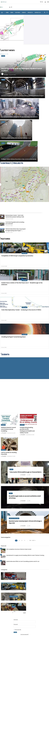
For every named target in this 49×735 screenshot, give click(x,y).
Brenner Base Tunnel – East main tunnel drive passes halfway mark (14, 216)
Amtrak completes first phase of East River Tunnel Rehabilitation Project (22, 95)
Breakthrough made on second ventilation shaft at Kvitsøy (25, 497)
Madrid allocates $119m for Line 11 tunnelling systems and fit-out (22, 561)
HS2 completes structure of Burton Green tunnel (18, 549)
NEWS (12, 12)
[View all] (13, 576)
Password (16, 624)
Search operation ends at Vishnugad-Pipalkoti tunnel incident (21, 69)
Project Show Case (14, 518)
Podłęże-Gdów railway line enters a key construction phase (18, 159)
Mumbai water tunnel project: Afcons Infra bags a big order (25, 522)
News (3, 79)
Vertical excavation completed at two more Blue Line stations (19, 117)
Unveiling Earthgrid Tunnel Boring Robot (13, 337)
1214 (30, 540)
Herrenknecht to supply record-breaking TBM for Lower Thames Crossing (25, 555)
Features (24, 253)
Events (3, 424)
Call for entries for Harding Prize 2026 (9, 453)
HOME (7, 12)
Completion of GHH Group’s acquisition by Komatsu (17, 256)
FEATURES (17, 12)
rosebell (6, 74)
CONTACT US (38, 12)
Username (16, 619)
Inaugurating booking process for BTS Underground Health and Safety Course (27, 430)
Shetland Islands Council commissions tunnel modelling (8, 429)
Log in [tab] (24, 612)
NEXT (33, 540)
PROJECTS (30, 12)
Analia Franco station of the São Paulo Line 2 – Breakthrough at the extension (21, 284)
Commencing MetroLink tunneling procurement (14, 223)
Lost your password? (24, 634)
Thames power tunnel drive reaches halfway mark (16, 138)
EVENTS (24, 12)
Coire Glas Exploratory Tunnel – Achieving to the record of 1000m (21, 310)
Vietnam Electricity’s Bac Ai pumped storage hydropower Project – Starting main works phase (15, 229)
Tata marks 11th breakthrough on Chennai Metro (25, 472)
